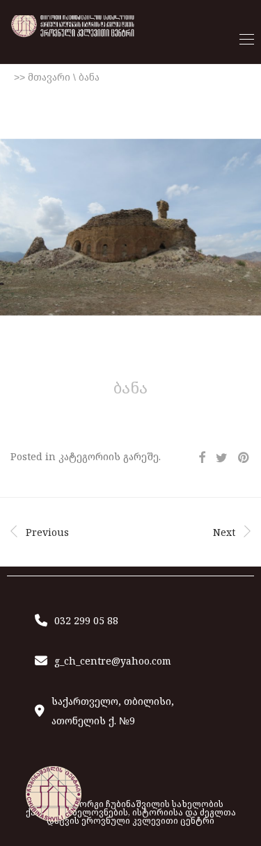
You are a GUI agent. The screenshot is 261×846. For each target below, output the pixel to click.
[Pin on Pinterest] (244, 457)
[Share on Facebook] (201, 457)
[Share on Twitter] (222, 457)
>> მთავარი (42, 77)
